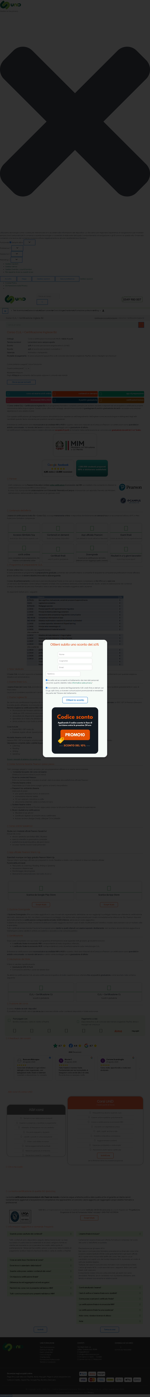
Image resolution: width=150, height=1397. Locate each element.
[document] (75, 698)
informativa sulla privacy (82, 683)
